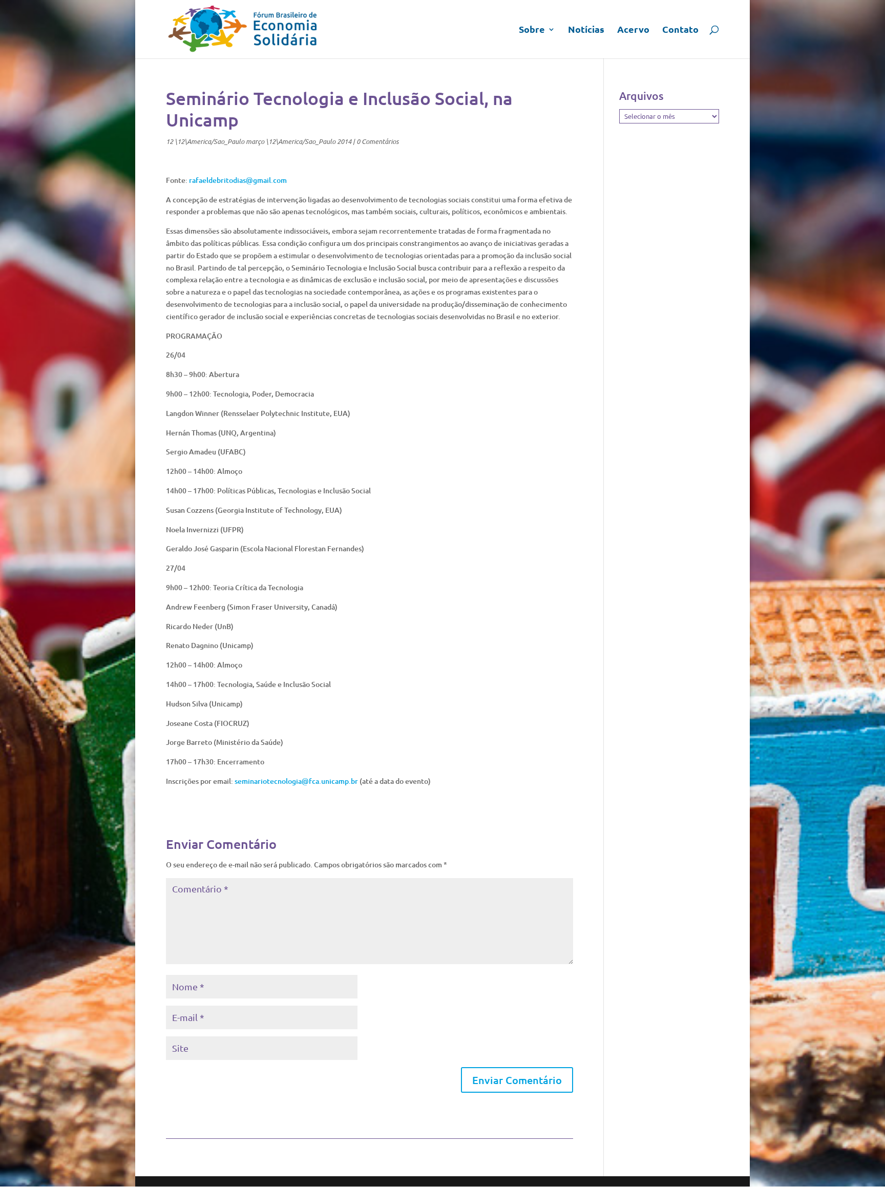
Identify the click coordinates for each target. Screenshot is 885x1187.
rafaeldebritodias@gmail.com (238, 180)
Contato (680, 30)
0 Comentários (377, 141)
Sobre (532, 30)
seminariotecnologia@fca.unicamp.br (296, 781)
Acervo (633, 30)
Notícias (586, 30)
